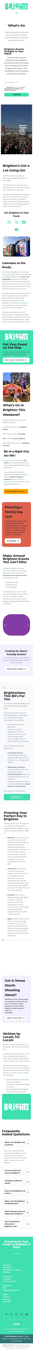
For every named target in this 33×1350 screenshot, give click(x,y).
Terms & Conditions (10, 1329)
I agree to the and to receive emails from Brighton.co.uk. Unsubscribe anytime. (14, 89)
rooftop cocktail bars (13, 460)
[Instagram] (9, 222)
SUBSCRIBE (16, 94)
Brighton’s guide (17, 1073)
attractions (7, 571)
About (5, 1294)
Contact (6, 1297)
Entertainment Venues (12, 1270)
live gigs (18, 924)
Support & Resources (11, 1290)
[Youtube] (16, 229)
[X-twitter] (16, 222)
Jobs (5, 1288)
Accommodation (9, 1281)
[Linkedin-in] (16, 1314)
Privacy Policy (17, 87)
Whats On (7, 1265)
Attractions (7, 1267)
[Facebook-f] (6, 1314)
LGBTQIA (6, 1272)
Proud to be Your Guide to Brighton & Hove (16, 1244)
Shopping (6, 1279)
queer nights (22, 303)
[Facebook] (23, 222)
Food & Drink (8, 1276)
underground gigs (8, 274)
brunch (24, 838)
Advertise (7, 1299)
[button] (16, 13)
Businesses (7, 1285)
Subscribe (7, 1301)
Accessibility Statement (16, 1331)
